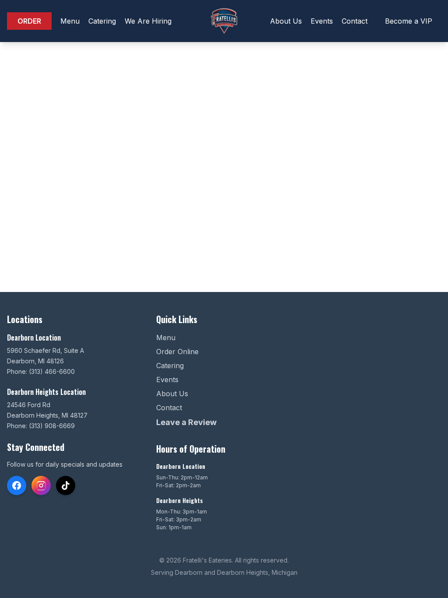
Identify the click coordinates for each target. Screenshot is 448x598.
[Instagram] (41, 485)
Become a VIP (408, 21)
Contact (355, 21)
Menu (70, 21)
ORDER (29, 21)
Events (322, 21)
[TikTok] (65, 485)
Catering (102, 21)
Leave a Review (186, 422)
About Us (286, 21)
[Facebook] (16, 485)
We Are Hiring (148, 21)
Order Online (177, 351)
